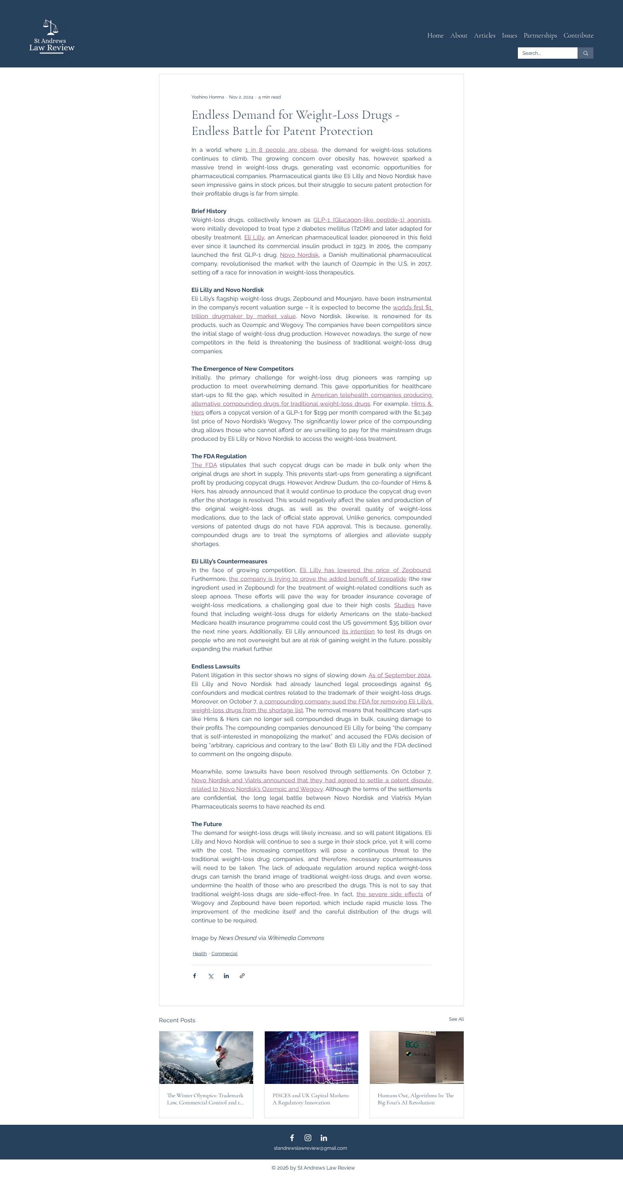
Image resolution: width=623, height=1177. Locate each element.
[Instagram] (307, 1137)
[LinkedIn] (323, 1137)
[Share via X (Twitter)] (210, 976)
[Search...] (585, 53)
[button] (485, 36)
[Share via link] (242, 976)
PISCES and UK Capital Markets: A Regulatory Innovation (311, 1099)
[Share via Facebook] (194, 976)
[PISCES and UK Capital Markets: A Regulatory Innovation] (312, 1057)
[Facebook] (292, 1137)
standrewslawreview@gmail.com (310, 1148)
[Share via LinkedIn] (226, 976)
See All (456, 1019)
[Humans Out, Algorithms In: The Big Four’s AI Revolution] (417, 1057)
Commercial (225, 953)
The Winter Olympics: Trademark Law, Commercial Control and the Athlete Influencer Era (206, 1099)
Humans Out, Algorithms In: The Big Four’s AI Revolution (416, 1099)
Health (200, 953)
